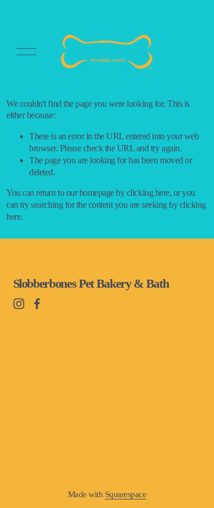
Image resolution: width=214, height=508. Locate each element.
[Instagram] (19, 303)
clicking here (148, 192)
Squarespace (126, 494)
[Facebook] (37, 303)
